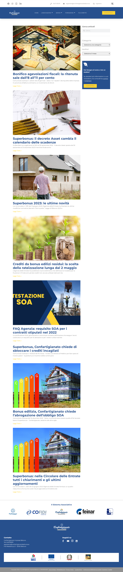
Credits (110, 569)
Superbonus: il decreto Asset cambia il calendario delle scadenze (44, 140)
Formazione (69, 13)
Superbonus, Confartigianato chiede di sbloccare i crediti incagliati (45, 349)
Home (36, 13)
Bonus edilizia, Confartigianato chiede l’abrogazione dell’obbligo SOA (44, 413)
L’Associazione (46, 13)
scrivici (105, 78)
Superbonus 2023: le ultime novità (41, 203)
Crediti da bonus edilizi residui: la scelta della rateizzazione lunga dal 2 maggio (46, 266)
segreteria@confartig (11, 544)
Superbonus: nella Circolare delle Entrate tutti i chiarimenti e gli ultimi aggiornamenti (46, 480)
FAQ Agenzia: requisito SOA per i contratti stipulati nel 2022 (40, 330)
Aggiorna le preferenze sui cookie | (92, 569)
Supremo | (105, 569)
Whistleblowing (61, 569)
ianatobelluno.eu (23, 544)
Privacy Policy (70, 569)
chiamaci (88, 81)
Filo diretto (82, 13)
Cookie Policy (78, 569)
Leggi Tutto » (17, 86)
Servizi (58, 13)
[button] (112, 3)
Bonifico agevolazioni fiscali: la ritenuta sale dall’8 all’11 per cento (45, 76)
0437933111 (9, 542)
